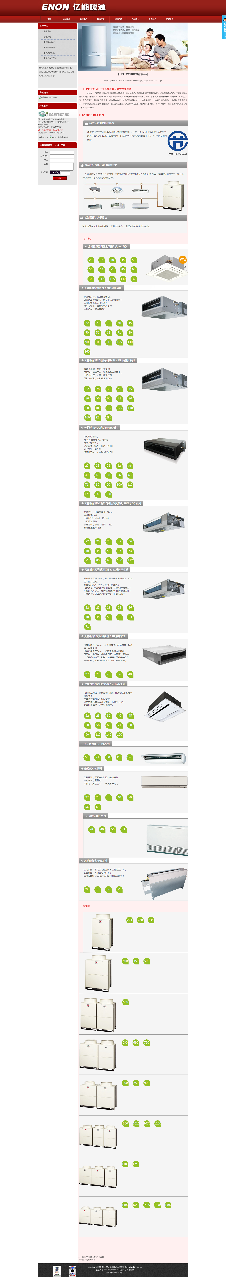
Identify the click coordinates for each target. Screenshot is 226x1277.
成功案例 (66, 19)
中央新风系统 (49, 53)
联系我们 (152, 19)
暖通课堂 (101, 19)
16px (151, 81)
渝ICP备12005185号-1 (115, 1272)
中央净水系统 (49, 42)
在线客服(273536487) (49, 97)
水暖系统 (47, 37)
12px (160, 81)
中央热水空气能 (50, 58)
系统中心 (83, 19)
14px (155, 81)
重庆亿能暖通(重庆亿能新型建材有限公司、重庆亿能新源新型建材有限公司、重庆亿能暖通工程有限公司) (57, 72)
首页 (49, 19)
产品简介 (135, 19)
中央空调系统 (49, 47)
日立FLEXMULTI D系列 (94, 1257)
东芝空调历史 (89, 1260)
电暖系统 (47, 31)
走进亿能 (118, 19)
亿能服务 (169, 19)
